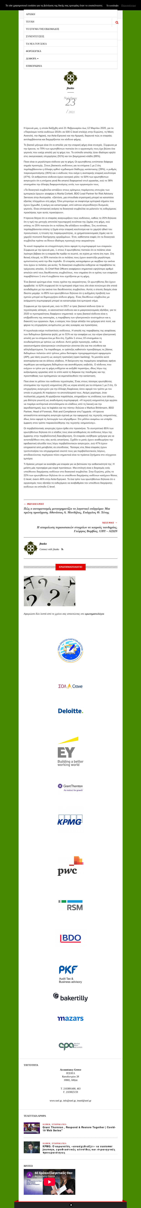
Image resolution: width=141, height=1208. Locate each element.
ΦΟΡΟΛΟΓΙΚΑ (33, 51)
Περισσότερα (128, 5)
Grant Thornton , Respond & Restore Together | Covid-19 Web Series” (79, 1128)
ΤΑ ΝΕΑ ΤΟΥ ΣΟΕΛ (36, 43)
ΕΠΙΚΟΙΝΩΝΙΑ (34, 65)
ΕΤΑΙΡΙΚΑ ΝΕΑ (59, 1124)
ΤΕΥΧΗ (30, 21)
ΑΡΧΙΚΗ (30, 14)
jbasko (70, 88)
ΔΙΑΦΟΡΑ (31, 58)
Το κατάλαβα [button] (112, 5)
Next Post (109, 522)
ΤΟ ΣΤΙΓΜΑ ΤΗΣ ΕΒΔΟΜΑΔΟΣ (42, 29)
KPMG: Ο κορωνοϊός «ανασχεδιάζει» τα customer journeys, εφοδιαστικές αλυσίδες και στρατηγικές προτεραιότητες (79, 1149)
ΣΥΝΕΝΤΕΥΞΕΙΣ (35, 36)
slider (46, 1124)
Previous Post (34, 503)
